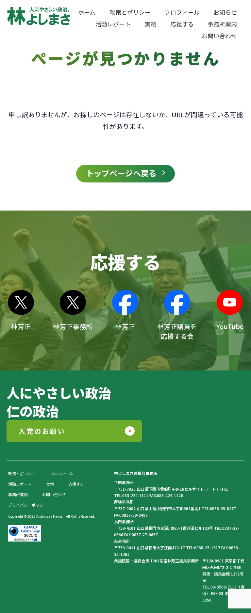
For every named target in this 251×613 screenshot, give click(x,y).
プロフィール (62, 473)
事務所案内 (18, 494)
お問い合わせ (54, 494)
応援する (76, 484)
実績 (50, 484)
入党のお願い (42, 431)
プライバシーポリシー (27, 505)
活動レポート (20, 484)
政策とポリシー (22, 473)
